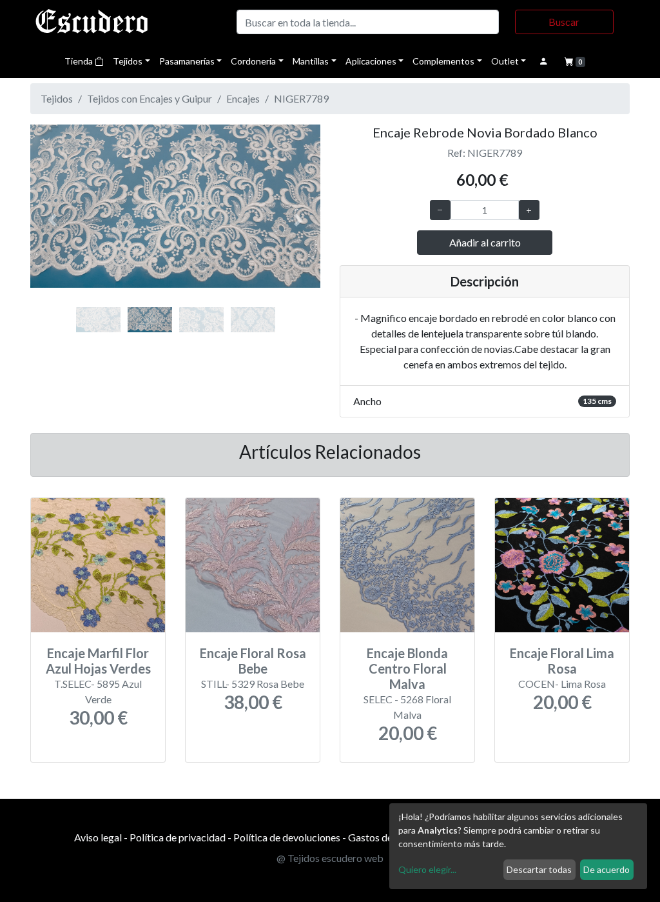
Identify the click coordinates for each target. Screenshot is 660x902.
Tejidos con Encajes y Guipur (149, 98)
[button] (52, 220)
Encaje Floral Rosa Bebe (253, 660)
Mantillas (311, 60)
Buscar (563, 21)
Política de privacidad (178, 837)
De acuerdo (606, 869)
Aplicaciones (370, 60)
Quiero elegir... (427, 869)
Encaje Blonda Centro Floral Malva (407, 668)
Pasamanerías (187, 60)
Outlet (505, 60)
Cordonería (253, 60)
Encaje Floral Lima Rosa (562, 660)
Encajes (243, 98)
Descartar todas (539, 869)
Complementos (443, 60)
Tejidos (127, 60)
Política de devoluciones (286, 837)
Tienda (79, 60)
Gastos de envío (383, 837)
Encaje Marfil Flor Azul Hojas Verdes (98, 660)
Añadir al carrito (485, 242)
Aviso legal (98, 837)
